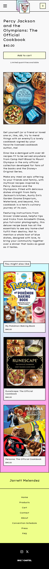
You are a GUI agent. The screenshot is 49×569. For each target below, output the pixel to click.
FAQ (24, 533)
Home (24, 497)
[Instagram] (22, 552)
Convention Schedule (24, 523)
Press (24, 528)
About (24, 518)
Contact (24, 513)
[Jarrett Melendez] (24, 8)
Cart (24, 507)
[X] (27, 552)
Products (24, 502)
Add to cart (24, 55)
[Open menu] (5, 6)
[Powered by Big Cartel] (25, 559)
